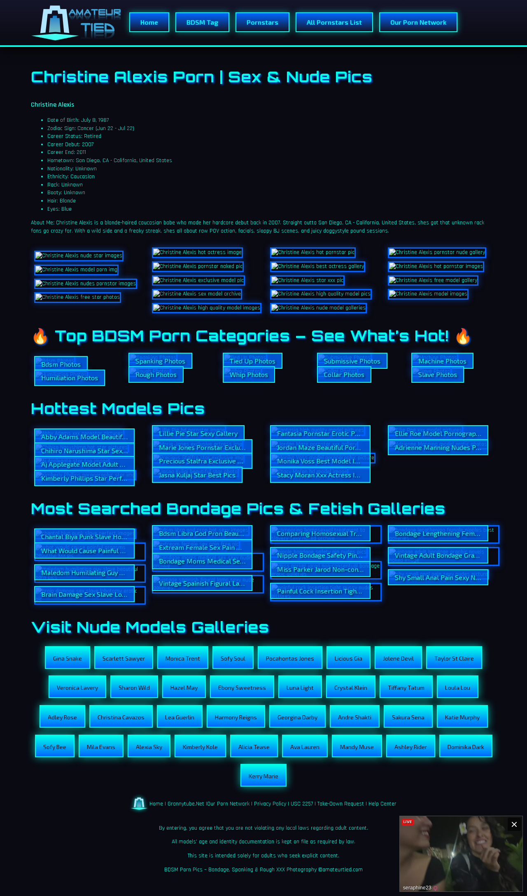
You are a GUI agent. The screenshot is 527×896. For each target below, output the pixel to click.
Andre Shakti (354, 717)
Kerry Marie (263, 776)
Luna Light (300, 687)
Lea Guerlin (179, 717)
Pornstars (262, 22)
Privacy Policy (270, 803)
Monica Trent (183, 658)
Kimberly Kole (200, 746)
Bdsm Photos (61, 364)
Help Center (382, 803)
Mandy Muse (357, 746)
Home (149, 22)
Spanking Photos (160, 361)
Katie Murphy (462, 717)
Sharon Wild (134, 687)
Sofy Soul (233, 658)
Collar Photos (344, 374)
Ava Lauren (304, 746)
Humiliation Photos (69, 378)
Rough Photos (156, 374)
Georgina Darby (297, 717)
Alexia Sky (149, 746)
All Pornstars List (334, 22)
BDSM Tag (202, 22)
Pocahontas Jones (290, 658)
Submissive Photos (352, 361)
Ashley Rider (410, 746)
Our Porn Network (418, 22)
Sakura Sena (408, 717)
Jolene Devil (398, 658)
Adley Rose (62, 717)
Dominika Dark (466, 746)
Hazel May (184, 687)
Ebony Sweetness (242, 687)
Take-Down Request (340, 803)
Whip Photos (249, 374)
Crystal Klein (350, 687)
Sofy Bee (54, 746)
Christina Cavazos (121, 717)
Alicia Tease (254, 746)
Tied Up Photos (252, 361)
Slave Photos (437, 374)
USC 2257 (302, 803)
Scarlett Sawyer (124, 658)
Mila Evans (101, 746)
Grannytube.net (186, 803)
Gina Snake (67, 658)
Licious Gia (348, 658)
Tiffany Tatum (406, 687)
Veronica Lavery (77, 687)
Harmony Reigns (236, 717)
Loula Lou (457, 687)
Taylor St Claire (454, 658)
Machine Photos (442, 361)
